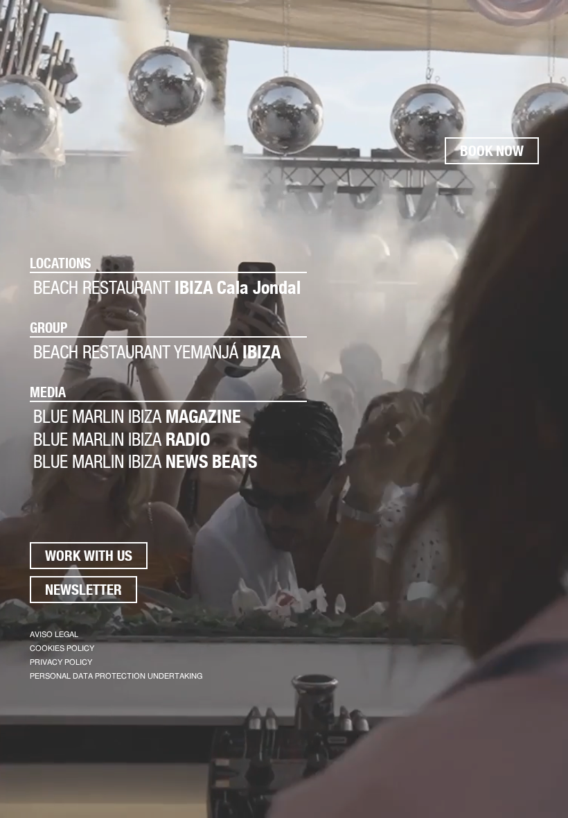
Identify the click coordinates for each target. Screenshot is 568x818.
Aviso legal (54, 634)
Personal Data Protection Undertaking (116, 676)
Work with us (88, 555)
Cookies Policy (62, 648)
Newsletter (83, 589)
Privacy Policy (61, 662)
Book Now (492, 150)
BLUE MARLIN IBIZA (137, 416)
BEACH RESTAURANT (167, 287)
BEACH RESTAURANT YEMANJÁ (157, 352)
